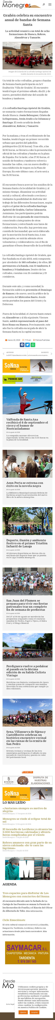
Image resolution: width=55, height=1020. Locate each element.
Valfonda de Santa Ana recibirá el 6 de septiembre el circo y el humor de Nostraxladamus (27, 424)
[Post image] (27, 400)
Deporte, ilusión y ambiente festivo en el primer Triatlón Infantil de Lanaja (27, 543)
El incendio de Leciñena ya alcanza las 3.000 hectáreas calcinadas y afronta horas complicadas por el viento (27, 832)
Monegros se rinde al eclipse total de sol (27, 820)
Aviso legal (10, 1004)
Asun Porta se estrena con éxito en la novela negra (24, 484)
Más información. (34, 911)
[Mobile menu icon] (49, 4)
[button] (22, 345)
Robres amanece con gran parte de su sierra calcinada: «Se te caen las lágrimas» (27, 845)
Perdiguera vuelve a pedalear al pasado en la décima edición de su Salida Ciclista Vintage (27, 671)
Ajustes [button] (23, 1012)
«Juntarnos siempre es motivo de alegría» (25, 810)
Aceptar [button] (34, 1012)
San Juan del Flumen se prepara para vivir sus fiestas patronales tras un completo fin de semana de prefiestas (27, 605)
